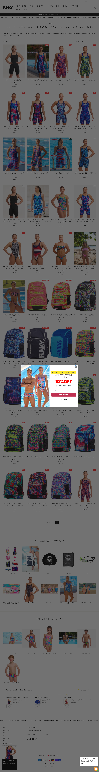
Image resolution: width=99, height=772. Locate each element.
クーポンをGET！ (63, 395)
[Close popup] (96, 758)
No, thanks (64, 399)
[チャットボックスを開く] (96, 769)
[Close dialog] (76, 366)
